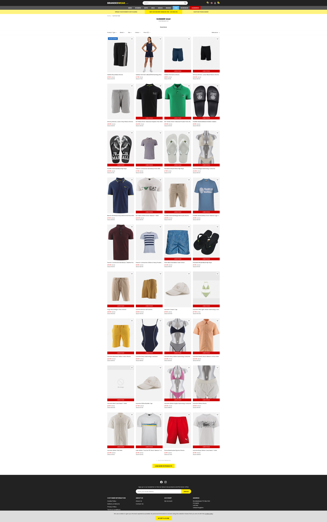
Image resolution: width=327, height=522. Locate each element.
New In (160, 8)
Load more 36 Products (163, 466)
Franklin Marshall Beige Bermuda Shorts (176, 215)
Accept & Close (163, 518)
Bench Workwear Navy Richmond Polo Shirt (120, 215)
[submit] (185, 3)
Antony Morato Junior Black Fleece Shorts (206, 75)
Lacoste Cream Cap (170, 309)
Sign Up (186, 491)
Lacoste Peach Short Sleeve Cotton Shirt (206, 356)
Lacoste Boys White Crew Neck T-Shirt (205, 450)
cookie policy (209, 514)
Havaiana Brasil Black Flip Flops (202, 262)
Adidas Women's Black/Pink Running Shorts (149, 75)
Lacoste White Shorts (200, 403)
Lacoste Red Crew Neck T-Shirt (117, 403)
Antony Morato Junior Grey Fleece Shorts (120, 121)
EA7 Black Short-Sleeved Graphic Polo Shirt (149, 121)
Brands (168, 8)
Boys (146, 8)
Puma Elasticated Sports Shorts (174, 450)
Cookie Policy (111, 501)
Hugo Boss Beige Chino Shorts (116, 309)
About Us (139, 501)
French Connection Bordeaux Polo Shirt (148, 168)
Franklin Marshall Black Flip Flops (117, 168)
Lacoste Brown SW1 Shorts (144, 309)
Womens (138, 8)
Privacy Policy (111, 507)
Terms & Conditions (113, 510)
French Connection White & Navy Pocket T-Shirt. (149, 262)
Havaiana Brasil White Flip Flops (174, 168)
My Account (168, 501)
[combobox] (165, 3)
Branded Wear (118, 3)
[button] (219, 3)
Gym (175, 8)
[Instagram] (165, 482)
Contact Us (139, 504)
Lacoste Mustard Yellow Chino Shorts (119, 356)
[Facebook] (161, 482)
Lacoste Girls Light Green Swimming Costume (206, 309)
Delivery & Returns (113, 504)
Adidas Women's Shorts (171, 75)
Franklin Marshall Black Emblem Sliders (204, 121)
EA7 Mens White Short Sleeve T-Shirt (147, 215)
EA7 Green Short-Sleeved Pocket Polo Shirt (177, 121)
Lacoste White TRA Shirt (114, 450)
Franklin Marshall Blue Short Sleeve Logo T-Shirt (206, 215)
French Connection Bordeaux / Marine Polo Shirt (120, 262)
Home (109, 16)
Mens (130, 8)
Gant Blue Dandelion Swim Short (174, 262)
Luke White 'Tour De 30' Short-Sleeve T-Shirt (149, 450)
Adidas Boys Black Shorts (115, 75)
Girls (153, 8)
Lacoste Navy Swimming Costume (147, 356)
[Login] (215, 3)
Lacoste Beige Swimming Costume (204, 168)
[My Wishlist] (208, 3)
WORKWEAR (184, 8)
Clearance (195, 8)
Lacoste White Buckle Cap (144, 403)
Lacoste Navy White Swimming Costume (177, 356)
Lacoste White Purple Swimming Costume (177, 403)
